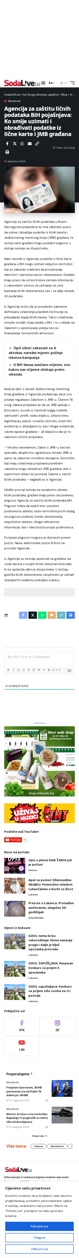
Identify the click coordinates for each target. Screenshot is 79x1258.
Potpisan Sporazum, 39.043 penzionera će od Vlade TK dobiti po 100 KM (24, 1091)
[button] (43, 83)
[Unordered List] (33, 669)
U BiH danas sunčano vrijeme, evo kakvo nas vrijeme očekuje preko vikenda (39, 369)
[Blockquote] (38, 669)
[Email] (30, 143)
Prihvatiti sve (39, 1226)
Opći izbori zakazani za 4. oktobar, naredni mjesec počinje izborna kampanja (36, 353)
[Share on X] (15, 143)
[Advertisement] (39, 39)
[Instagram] (57, 1026)
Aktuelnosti (14, 101)
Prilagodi (39, 1238)
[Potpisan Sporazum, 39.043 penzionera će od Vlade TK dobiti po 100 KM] (62, 1088)
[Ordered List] (28, 669)
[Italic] (13, 669)
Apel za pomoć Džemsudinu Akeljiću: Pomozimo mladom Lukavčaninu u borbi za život (50, 884)
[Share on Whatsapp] (22, 143)
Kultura (32, 870)
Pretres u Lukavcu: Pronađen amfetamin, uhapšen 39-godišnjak (51, 907)
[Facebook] (21, 1026)
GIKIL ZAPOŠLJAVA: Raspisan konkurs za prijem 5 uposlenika (50, 967)
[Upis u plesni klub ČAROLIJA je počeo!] (14, 866)
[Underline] (18, 669)
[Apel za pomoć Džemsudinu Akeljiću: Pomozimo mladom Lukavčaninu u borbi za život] (14, 886)
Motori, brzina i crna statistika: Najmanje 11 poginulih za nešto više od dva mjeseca (27, 1117)
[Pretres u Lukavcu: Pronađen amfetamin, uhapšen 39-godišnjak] (14, 909)
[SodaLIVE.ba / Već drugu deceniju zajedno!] (22, 83)
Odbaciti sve (39, 1249)
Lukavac (33, 894)
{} (53, 669)
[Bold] (8, 669)
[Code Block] (43, 669)
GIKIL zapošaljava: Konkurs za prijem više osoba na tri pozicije (50, 990)
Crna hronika (35, 917)
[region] (39, 1219)
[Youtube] (21, 1045)
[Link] (48, 669)
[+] (58, 669)
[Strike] (23, 669)
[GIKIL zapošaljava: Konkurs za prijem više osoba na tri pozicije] (14, 992)
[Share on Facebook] (7, 143)
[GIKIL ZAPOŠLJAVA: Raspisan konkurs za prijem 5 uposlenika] (14, 969)
